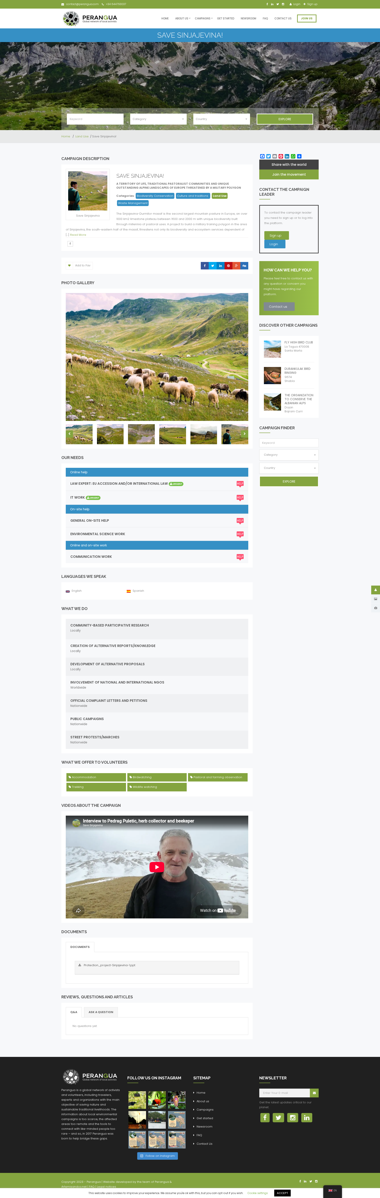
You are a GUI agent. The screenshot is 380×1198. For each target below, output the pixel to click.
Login (296, 4)
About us (181, 18)
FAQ (265, 18)
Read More (78, 235)
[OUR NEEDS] (375, 608)
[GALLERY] (375, 599)
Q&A (73, 1012)
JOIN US (306, 18)
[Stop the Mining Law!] (137, 1100)
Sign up (312, 4)
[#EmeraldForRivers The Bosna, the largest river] (177, 1139)
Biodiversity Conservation (155, 196)
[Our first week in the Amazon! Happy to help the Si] (157, 1120)
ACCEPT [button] (282, 1193)
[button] (276, 235)
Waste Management (133, 203)
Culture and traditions (193, 196)
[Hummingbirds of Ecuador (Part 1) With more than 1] (177, 1100)
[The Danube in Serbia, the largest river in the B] (157, 1139)
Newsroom (248, 18)
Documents (80, 947)
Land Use (82, 136)
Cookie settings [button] (258, 1193)
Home (165, 18)
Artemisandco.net (74, 1187)
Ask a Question (101, 1012)
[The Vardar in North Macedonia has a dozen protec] (137, 1139)
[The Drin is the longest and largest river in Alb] (177, 1120)
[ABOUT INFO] (375, 590)
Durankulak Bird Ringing (298, 371)
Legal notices (106, 1187)
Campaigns (202, 18)
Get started (225, 18)
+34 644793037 (116, 4)
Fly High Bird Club (299, 342)
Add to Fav (82, 265)
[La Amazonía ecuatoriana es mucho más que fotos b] (137, 1120)
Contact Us (283, 18)
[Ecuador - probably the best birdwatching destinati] (157, 1100)
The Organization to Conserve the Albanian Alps (299, 399)
